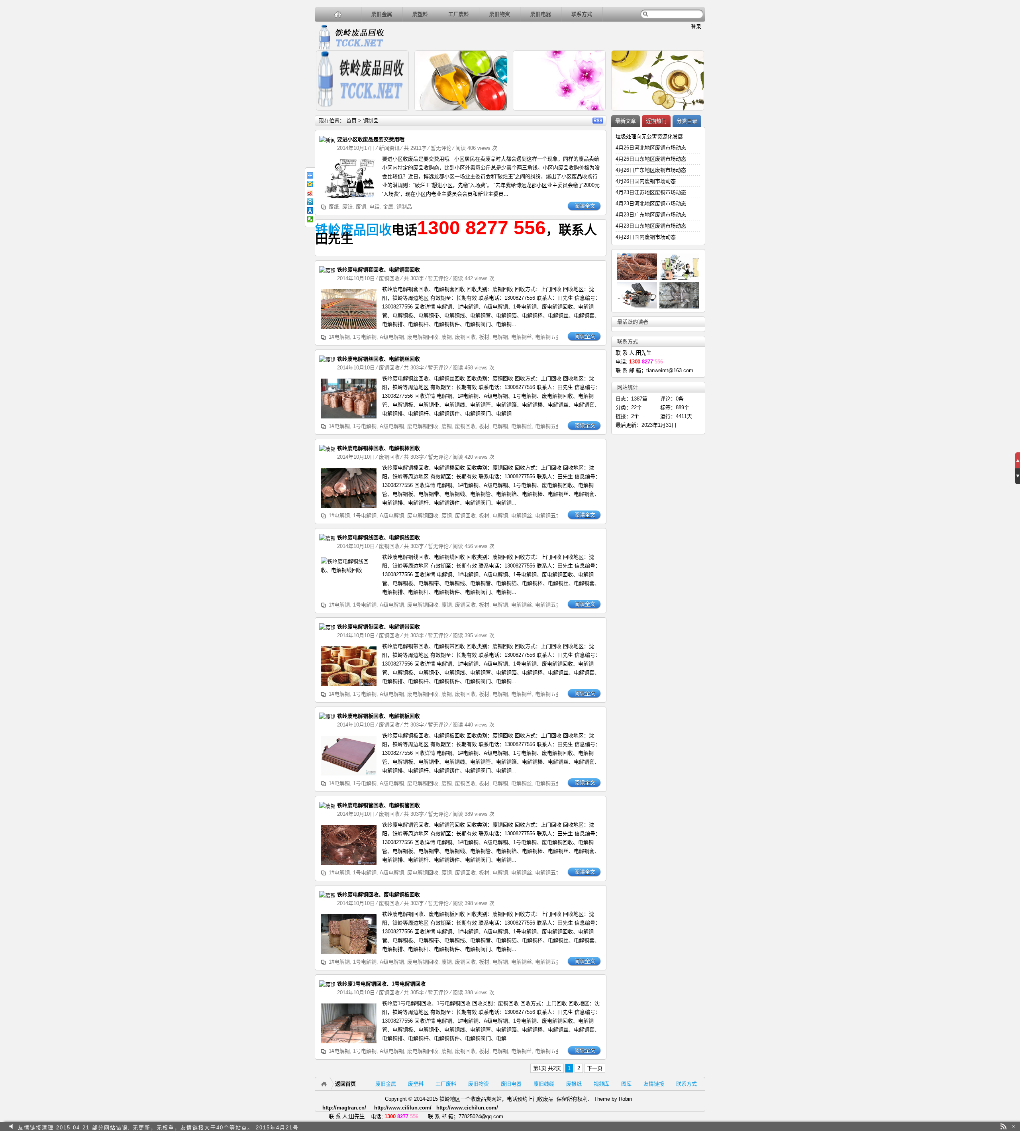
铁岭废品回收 (353, 230)
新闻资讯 (389, 148)
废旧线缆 (544, 1084)
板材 (484, 337)
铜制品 (404, 207)
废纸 (334, 207)
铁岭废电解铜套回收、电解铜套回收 (378, 270)
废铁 (347, 207)
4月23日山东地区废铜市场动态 (651, 226)
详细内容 (399, 114)
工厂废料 (458, 14)
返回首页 (345, 1084)
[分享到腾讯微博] (310, 201)
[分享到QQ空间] (310, 184)
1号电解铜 (365, 337)
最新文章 (625, 121)
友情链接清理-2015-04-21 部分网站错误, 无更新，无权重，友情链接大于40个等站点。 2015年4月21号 (158, 1126)
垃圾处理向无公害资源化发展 (649, 136)
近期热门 (656, 121)
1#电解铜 (339, 337)
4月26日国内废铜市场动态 (646, 181)
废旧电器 (540, 14)
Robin (625, 1099)
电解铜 (500, 337)
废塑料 (420, 14)
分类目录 (687, 121)
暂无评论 (441, 148)
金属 (388, 207)
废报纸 (574, 1084)
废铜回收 (389, 278)
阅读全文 (585, 206)
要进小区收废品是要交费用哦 (370, 139)
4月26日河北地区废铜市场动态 (651, 148)
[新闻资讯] (329, 140)
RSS (597, 121)
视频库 (601, 1084)
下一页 (594, 1068)
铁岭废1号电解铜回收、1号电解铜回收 (381, 984)
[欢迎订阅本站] (1003, 1126)
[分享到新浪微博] (310, 193)
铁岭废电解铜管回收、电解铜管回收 (378, 805)
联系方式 (581, 14)
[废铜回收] (329, 270)
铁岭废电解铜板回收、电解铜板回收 (378, 716)
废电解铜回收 (422, 337)
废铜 (361, 207)
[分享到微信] (310, 219)
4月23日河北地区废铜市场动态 (651, 203)
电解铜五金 (548, 337)
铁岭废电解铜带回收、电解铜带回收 (378, 627)
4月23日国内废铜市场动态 (646, 237)
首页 (351, 121)
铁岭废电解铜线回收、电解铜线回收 (378, 537)
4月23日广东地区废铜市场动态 (651, 215)
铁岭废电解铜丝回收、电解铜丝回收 (378, 359)
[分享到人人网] (310, 210)
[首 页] (338, 14)
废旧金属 (381, 14)
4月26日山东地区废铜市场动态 (651, 159)
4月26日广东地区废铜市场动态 (651, 170)
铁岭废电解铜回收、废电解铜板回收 (378, 894)
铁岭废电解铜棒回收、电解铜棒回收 (378, 448)
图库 (626, 1084)
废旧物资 (499, 14)
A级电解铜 (392, 337)
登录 (696, 26)
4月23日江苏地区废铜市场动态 (651, 192)
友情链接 (653, 1084)
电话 (374, 207)
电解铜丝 (521, 337)
